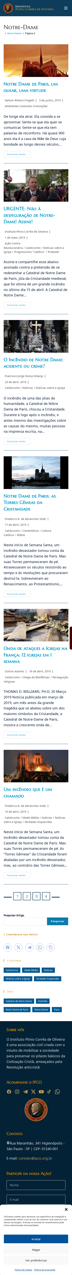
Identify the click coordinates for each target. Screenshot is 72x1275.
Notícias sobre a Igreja (50, 388)
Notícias (27, 388)
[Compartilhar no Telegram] (29, 947)
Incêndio (42, 1001)
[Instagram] (17, 1091)
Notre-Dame (41, 1009)
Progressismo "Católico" (29, 252)
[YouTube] (41, 1091)
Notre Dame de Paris (17, 1009)
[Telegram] (25, 1091)
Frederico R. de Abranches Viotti (25, 519)
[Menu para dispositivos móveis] (66, 8)
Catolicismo (33, 248)
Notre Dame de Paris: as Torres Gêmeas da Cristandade (30, 502)
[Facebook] (9, 1091)
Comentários (30, 531)
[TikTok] (49, 1091)
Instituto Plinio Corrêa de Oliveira (26, 231)
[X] (33, 1091)
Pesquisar (57, 921)
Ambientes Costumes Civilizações (26, 106)
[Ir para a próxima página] (56, 897)
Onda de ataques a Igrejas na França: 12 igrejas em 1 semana (35, 654)
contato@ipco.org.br (35, 1158)
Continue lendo (19, 154)
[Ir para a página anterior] (8, 897)
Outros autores (14, 671)
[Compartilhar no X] (18, 947)
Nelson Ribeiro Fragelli (19, 100)
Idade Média (30, 817)
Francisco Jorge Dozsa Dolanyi (24, 376)
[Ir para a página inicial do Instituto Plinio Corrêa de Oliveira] (36, 1109)
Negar (36, 1250)
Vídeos (21, 535)
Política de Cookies (23, 1269)
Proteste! (53, 252)
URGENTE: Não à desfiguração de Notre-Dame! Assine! (29, 215)
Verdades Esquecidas (38, 822)
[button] (66, 1209)
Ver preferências (36, 1260)
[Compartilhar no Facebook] (8, 947)
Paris (57, 1009)
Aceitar (36, 1239)
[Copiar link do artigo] (51, 947)
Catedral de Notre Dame (19, 1001)
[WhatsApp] (57, 1091)
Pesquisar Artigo (14, 915)
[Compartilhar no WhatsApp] (40, 947)
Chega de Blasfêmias (36, 677)
